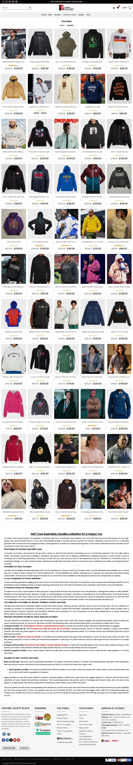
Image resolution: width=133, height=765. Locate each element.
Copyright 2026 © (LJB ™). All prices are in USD (19, 763)
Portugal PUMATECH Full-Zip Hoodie (93, 197)
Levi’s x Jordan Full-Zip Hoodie (14, 197)
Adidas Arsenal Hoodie (13, 332)
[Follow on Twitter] (9, 1)
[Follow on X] (11, 740)
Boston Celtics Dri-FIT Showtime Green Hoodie (66, 377)
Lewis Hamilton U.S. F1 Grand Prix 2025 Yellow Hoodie (93, 242)
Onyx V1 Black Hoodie (40, 242)
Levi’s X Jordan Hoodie (119, 152)
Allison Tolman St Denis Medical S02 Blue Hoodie (93, 377)
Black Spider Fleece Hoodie (40, 512)
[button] (114, 7)
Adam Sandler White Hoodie (119, 287)
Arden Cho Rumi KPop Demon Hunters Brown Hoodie (93, 422)
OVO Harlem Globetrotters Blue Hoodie (66, 197)
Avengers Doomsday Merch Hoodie (93, 62)
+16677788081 (123, 725)
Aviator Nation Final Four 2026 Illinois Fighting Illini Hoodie (119, 62)
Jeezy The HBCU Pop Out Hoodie (66, 242)
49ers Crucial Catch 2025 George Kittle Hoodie (66, 287)
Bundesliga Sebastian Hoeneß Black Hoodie (93, 512)
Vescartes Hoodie (14, 242)
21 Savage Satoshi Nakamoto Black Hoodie (14, 287)
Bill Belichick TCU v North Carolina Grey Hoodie (119, 467)
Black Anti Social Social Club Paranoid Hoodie (119, 107)
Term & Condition (20, 759)
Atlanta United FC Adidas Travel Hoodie (14, 467)
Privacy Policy (7, 759)
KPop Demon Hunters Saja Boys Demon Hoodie (40, 152)
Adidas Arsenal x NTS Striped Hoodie (40, 332)
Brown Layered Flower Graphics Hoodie (66, 512)
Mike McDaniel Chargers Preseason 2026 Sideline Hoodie (14, 62)
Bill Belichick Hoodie (93, 107)
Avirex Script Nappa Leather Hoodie (14, 107)
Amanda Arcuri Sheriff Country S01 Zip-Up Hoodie (119, 377)
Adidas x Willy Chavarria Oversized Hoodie (14, 377)
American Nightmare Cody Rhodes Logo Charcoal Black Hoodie (40, 422)
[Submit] (30, 8)
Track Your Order (9, 748)
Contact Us (24, 748)
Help (88, 15)
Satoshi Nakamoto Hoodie (119, 197)
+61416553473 (117, 722)
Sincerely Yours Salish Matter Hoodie (119, 242)
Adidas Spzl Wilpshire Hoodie (93, 332)
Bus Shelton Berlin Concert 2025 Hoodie (119, 512)
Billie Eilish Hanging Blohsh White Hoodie (14, 512)
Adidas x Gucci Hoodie (119, 332)
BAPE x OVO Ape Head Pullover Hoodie (40, 467)
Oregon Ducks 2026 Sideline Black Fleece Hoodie (40, 62)
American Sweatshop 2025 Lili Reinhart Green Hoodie (66, 422)
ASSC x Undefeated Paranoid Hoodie (66, 62)
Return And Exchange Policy (39, 759)
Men (50, 15)
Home (62, 25)
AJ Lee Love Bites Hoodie (40, 377)
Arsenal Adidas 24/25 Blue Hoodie (119, 422)
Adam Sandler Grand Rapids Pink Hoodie (93, 287)
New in (44, 15)
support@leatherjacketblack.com (114, 730)
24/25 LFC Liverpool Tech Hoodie (40, 287)
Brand (81, 15)
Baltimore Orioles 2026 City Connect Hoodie (66, 107)
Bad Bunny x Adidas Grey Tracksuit (40, 107)
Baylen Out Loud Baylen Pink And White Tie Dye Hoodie (93, 467)
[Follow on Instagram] (6, 1)
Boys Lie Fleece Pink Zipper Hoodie (14, 422)
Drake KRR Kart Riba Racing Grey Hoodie (14, 152)
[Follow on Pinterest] (13, 1)
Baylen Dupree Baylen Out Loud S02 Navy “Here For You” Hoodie (66, 467)
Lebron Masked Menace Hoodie (93, 152)
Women (57, 15)
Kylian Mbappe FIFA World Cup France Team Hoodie (66, 152)
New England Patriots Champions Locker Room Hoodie (40, 197)
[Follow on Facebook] (3, 1)
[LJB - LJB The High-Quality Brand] (66, 8)
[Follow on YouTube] (16, 1)
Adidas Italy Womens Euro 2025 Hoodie (66, 332)
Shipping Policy (58, 759)
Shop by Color (69, 15)
